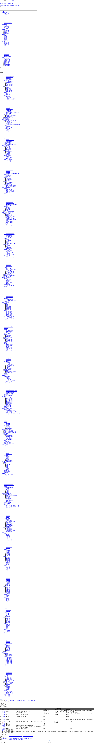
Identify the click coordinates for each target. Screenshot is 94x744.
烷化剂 (7, 377)
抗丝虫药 (7, 367)
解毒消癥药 (8, 548)
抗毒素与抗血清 (9, 520)
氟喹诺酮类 (8, 336)
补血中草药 (8, 687)
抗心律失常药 (6, 80)
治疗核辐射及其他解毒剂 (8, 487)
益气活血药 (8, 579)
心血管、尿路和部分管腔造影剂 (11, 495)
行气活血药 (8, 578)
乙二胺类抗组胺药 (9, 400)
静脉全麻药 (8, 424)
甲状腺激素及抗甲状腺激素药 (9, 234)
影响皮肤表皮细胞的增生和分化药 (10, 431)
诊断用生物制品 (7, 527)
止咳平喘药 (8, 596)
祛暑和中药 (8, 552)
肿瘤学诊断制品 (9, 531)
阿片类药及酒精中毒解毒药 (9, 485)
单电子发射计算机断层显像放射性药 (12, 505)
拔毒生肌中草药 (7, 696)
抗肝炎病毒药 (8, 358)
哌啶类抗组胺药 (9, 402)
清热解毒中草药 (9, 660)
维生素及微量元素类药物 (6, 444)
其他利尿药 (8, 283)
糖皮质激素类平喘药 (9, 273)
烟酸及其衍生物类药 (9, 110)
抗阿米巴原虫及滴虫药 (10, 364)
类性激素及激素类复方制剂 (11, 243)
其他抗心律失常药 (9, 85)
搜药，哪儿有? (6, 27)
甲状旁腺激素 (8, 247)
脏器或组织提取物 (9, 525)
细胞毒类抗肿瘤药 (7, 376)
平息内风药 (8, 625)
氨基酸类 (7, 452)
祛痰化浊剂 (6, 586)
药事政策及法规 (7, 59)
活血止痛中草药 (9, 677)
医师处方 (5, 36)
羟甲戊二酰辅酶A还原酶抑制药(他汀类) (13, 107)
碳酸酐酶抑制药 (9, 438)
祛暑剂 (5, 549)
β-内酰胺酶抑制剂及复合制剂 (9, 316)
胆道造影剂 (8, 497)
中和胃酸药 (8, 121)
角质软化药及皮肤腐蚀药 (8, 430)
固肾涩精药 (8, 620)
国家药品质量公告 (7, 61)
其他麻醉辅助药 (9, 428)
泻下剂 (5, 612)
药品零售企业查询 (7, 53)
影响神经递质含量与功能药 (11, 186)
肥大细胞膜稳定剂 (7, 406)
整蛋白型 (7, 458)
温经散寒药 (8, 568)
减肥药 (5, 181)
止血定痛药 (8, 584)
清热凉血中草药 (9, 658)
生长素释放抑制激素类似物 (11, 219)
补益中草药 (6, 685)
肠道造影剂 (8, 496)
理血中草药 (6, 676)
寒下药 (7, 613)
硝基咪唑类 (6, 374)
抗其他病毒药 (8, 360)
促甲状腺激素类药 (9, 236)
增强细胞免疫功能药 (9, 299)
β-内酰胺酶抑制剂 (9, 317)
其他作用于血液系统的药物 (9, 211)
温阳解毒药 (8, 570)
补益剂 (5, 597)
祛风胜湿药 (8, 562)
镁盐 (7, 467)
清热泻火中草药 (9, 657)
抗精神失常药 (6, 150)
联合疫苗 (7, 517)
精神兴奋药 (8, 171)
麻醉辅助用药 (6, 425)
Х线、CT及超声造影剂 (8, 494)
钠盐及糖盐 (8, 464)
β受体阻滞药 (8, 88)
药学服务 (3, 29)
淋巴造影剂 (8, 499)
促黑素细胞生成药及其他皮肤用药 (10, 432)
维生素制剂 (6, 445)
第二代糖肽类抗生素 (9, 331)
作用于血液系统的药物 (6, 187)
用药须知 (5, 25)
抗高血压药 (6, 95)
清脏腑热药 (8, 546)
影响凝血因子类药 (9, 189)
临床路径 (5, 35)
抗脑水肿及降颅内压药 (10, 285)
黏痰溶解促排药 (9, 266)
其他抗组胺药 (8, 404)
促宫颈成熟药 (8, 251)
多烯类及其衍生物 (9, 344)
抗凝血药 (5, 193)
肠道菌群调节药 (9, 524)
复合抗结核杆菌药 (9, 341)
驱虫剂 (5, 651)
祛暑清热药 (8, 550)
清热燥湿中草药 (9, 659)
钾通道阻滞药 (8, 176)
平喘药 (5, 267)
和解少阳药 (8, 633)
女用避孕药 (8, 253)
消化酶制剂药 (8, 126)
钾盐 (7, 465)
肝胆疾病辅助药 (7, 138)
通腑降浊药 (8, 616)
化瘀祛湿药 (8, 564)
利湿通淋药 (8, 558)
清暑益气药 (8, 555)
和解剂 (5, 632)
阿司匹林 (3, 711)
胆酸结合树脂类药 (9, 109)
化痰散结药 (8, 591)
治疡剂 (5, 644)
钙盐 (7, 466)
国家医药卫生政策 (7, 60)
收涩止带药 (8, 622)
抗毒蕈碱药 (8, 427)
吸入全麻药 (8, 423)
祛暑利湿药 (8, 553)
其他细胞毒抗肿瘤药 (9, 381)
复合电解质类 (6, 470)
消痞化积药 (8, 611)
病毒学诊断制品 (9, 529)
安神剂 (5, 640)
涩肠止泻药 (8, 619)
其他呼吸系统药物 (7, 276)
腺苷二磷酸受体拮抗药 (10, 203)
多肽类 (5, 329)
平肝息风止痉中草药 (9, 683)
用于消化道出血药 (7, 142)
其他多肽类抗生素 (9, 332)
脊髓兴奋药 (8, 172)
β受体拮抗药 (8, 100)
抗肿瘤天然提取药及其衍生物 (11, 380)
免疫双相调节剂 (7, 301)
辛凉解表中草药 (9, 655)
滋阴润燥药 (8, 631)
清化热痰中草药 (9, 672)
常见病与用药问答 (7, 26)
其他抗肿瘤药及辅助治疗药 (9, 395)
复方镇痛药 (8, 180)
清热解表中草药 (9, 662)
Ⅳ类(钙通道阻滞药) (9, 84)
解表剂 (5, 533)
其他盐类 (7, 469)
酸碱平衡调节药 (7, 471)
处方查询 (5, 38)
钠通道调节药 (8, 156)
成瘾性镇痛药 (8, 178)
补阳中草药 (8, 688)
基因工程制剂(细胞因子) (10, 521)
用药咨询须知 (6, 30)
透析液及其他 (6, 472)
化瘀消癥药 (8, 581)
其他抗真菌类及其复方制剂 (11, 350)
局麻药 (5, 421)
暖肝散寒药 (8, 567)
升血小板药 (8, 209)
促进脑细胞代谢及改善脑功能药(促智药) (13, 173)
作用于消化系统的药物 (6, 119)
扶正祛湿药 (8, 563)
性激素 (5, 238)
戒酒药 (5, 486)
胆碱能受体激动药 (9, 435)
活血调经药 (8, 580)
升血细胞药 (6, 206)
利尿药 (5, 278)
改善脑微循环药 (9, 116)
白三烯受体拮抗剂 (7, 405)
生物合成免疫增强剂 (9, 523)
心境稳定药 (8, 154)
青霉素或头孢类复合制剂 (10, 318)
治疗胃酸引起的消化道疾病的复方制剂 (13, 124)
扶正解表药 (8, 538)
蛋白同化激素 (8, 240)
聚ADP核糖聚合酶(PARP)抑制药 (11, 391)
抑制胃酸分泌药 (9, 122)
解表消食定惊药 (9, 539)
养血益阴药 (8, 585)
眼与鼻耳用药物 (5, 433)
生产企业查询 (6, 55)
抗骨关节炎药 (6, 414)
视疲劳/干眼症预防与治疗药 (9, 443)
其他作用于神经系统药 (8, 184)
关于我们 (8, 5)
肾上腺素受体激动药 (9, 436)
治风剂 (5, 623)
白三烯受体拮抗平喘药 (10, 272)
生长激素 (7, 220)
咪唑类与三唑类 (9, 345)
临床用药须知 (4, 24)
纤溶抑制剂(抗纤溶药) (10, 191)
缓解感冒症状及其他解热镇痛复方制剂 (13, 413)
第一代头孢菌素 (9, 311)
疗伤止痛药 (8, 582)
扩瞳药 (5, 440)
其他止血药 (8, 192)
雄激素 (7, 239)
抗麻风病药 (6, 342)
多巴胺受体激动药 (9, 221)
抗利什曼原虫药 (9, 363)
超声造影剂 (8, 501)
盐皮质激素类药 (9, 215)
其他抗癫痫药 (8, 158)
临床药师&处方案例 (7, 13)
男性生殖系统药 (7, 255)
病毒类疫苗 (8, 516)
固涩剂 (5, 617)
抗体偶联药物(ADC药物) (8, 394)
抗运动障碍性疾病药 (9, 162)
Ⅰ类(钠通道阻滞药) (9, 81)
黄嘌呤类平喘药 (9, 268)
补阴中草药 (8, 689)
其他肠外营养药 (9, 454)
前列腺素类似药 (9, 439)
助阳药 (7, 601)
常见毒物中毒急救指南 (8, 23)
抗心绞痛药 (6, 86)
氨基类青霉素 (8, 306)
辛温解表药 (8, 534)
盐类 (5, 463)
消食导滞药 (8, 609)
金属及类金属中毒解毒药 (8, 474)
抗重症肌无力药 (7, 174)
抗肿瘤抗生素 (8, 379)
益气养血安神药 (9, 643)
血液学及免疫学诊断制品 (10, 530)
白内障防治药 (6, 441)
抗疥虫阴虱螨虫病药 (7, 369)
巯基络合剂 (8, 476)
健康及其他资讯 (7, 65)
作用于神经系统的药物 (6, 145)
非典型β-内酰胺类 (7, 319)
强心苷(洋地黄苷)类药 (10, 76)
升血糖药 (7, 232)
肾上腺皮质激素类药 (7, 213)
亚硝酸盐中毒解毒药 (7, 483)
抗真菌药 (5, 343)
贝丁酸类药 (8, 108)
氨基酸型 (7, 456)
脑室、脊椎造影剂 (9, 500)
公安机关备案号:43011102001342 (6, 738)
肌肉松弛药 (8, 426)
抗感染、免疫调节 (7, 46)
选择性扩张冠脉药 (9, 90)
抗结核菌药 (6, 338)
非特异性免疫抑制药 (9, 297)
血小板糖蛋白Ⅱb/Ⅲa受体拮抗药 (11, 204)
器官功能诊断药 (7, 503)
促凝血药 (5, 188)
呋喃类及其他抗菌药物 (8, 337)
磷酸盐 (7, 468)
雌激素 (7, 241)
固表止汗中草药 (9, 691)
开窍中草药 (8, 684)
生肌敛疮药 (8, 649)
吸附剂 (7, 489)
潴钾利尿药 (8, 281)
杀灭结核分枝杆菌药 (9, 340)
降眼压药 (5, 434)
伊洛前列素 (4, 728)
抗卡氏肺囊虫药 (9, 368)
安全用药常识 (6, 14)
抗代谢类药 (8, 378)
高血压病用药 (6, 42)
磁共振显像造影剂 (7, 502)
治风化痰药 (8, 593)
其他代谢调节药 (9, 248)
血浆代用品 (6, 210)
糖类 (5, 462)
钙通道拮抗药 (8, 89)
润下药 (7, 614)
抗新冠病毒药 (8, 359)
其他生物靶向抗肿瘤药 (10, 392)
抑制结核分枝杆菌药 (9, 339)
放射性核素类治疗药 (9, 508)
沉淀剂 (7, 490)
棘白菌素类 (8, 346)
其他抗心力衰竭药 (9, 79)
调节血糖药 (6, 223)
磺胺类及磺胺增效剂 (7, 333)
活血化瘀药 (8, 577)
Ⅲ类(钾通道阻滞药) (9, 83)
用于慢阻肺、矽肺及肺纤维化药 (9, 275)
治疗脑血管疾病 (7, 114)
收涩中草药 (6, 690)
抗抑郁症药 (8, 152)
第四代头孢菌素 (9, 314)
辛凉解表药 (8, 535)
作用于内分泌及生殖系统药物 (7, 212)
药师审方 (5, 37)
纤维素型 (7, 459)
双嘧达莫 (3, 712)
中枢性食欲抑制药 (9, 182)
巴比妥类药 (8, 147)
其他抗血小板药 (9, 205)
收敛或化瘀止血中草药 (10, 680)
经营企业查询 (6, 54)
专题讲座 (3, 41)
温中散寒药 (8, 566)
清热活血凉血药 (9, 547)
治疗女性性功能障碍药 (10, 254)
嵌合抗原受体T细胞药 (10, 393)
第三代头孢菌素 (9, 313)
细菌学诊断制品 (9, 528)
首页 (3, 11)
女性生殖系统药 (7, 249)
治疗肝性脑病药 (9, 141)
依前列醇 (3, 726)
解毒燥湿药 (8, 650)
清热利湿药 (8, 560)
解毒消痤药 (8, 647)
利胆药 (7, 139)
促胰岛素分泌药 (9, 225)
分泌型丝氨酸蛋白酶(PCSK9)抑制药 (12, 112)
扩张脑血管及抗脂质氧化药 (11, 115)
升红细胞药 (8, 207)
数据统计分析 (6, 63)
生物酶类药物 (8, 526)
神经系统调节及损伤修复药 (11, 185)
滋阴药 (7, 602)
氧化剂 (7, 492)
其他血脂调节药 (9, 113)
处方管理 (3, 34)
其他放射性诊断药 (9, 507)
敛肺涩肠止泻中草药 (9, 692)
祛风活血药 (8, 628)
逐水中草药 (6, 665)
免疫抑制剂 (6, 295)
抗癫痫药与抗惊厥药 (7, 155)
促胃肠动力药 (8, 130)
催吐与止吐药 (6, 131)
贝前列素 (3, 716)
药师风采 (5, 5)
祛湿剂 (5, 556)
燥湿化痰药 (8, 587)
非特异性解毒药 (7, 488)
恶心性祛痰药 (8, 264)
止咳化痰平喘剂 (7, 594)
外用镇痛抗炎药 (9, 412)
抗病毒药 (5, 351)
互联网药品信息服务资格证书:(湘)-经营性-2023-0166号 (22, 738)
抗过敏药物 (4, 396)
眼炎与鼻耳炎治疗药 (7, 442)
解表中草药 (6, 653)
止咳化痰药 (8, 595)
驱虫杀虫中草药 (7, 694)
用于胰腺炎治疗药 (7, 143)
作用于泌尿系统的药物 (6, 277)
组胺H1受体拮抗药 (7, 397)
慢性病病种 (6, 40)
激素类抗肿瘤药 (7, 382)
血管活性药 (8, 93)
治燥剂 (5, 629)
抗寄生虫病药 (6, 361)
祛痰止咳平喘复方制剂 (8, 274)
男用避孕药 (8, 256)
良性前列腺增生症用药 (8, 287)
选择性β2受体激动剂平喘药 (11, 269)
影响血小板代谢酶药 (9, 202)
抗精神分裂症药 (9, 151)
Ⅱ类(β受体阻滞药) (9, 82)
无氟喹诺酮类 (8, 335)
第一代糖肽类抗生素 (9, 330)
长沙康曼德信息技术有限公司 (18, 739)
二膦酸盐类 (8, 245)
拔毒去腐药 (8, 648)
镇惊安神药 (8, 642)
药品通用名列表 (11, 700)
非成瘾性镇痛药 (9, 179)
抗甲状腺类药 (8, 237)
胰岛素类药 (8, 224)
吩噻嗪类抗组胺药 (9, 401)
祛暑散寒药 (8, 551)
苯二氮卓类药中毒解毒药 (8, 484)
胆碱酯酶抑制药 (9, 175)
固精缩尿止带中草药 (9, 693)
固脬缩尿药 (8, 621)
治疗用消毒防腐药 (9, 372)
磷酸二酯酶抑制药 (9, 77)
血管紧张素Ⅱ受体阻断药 (10, 99)
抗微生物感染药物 (5, 302)
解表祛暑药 (8, 537)
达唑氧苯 (3, 725)
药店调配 (5, 39)
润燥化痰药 (8, 588)
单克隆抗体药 (8, 522)
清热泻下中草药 (9, 663)
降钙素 (7, 246)
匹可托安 (3, 724)
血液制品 (7, 519)
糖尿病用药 (6, 45)
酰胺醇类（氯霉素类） (8, 326)
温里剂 (5, 565)
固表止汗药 (8, 618)
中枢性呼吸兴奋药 (9, 170)
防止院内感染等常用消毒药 (11, 371)
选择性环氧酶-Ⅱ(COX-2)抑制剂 (11, 411)
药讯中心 (3, 57)
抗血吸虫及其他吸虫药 (10, 365)
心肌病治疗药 (6, 118)
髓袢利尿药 (8, 280)
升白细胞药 (8, 208)
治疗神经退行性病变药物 (8, 159)
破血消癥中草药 (9, 679)
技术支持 (11, 739)
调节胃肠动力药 (7, 128)
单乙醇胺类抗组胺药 (9, 399)
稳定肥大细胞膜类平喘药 (10, 271)
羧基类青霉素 (8, 307)
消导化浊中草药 (7, 695)
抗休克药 (5, 92)
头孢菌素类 (6, 310)
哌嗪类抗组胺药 (9, 403)
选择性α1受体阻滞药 (9, 288)
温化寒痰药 (8, 589)
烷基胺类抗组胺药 (9, 398)
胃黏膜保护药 (8, 123)
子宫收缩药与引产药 (9, 250)
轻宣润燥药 (8, 630)
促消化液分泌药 (9, 127)
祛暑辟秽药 (8, 554)
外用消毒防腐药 (7, 370)
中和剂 (7, 491)
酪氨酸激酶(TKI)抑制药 (10, 389)
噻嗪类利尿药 (8, 279)
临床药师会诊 (6, 33)
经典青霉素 (8, 304)
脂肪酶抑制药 (8, 183)
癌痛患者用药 (6, 44)
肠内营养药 (6, 455)
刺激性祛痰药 (8, 265)
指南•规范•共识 (7, 62)
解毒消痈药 (8, 646)
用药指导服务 (6, 31)
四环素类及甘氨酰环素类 (8, 327)
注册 (14, 0)
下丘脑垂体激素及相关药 (8, 217)
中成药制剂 (4, 532)
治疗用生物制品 (7, 518)
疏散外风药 (8, 624)
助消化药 (5, 125)
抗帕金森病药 (8, 160)
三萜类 (7, 349)
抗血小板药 (6, 201)
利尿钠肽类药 (8, 78)
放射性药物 (6, 504)
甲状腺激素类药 (9, 235)
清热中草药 (6, 656)
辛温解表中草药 (9, 654)
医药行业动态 (6, 58)
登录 (13, 0)
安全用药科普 (4, 12)
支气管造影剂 (8, 498)
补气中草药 (8, 686)
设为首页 (14, 5)
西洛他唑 (3, 714)
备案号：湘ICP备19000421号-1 (28, 736)
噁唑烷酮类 (6, 373)
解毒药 (3, 473)
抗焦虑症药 (8, 153)
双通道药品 (6, 28)
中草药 (3, 652)
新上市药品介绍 (7, 64)
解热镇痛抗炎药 (7, 409)
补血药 (7, 599)
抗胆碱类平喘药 (9, 270)
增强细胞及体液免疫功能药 (11, 300)
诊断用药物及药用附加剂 (6, 493)
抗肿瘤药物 (4, 375)
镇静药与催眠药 (7, 146)
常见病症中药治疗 (7, 22)
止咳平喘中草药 (9, 674)
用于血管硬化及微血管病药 (9, 117)
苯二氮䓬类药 (8, 148)
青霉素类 (5, 303)
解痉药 (7, 129)
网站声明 (17, 5)
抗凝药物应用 (6, 43)
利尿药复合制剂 (9, 282)
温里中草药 (6, 664)
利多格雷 (3, 723)
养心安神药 (8, 641)
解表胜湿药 (8, 536)
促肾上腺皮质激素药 (9, 222)
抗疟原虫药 (8, 362)
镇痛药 (5, 177)
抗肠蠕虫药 (8, 366)
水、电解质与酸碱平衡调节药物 (7, 461)
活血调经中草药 (9, 678)
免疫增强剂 (6, 298)
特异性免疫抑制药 (9, 296)
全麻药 (5, 422)
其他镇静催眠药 (9, 149)
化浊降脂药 (8, 592)
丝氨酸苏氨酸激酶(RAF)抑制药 (11, 390)
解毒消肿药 (8, 645)
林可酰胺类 (6, 328)
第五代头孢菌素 (9, 315)
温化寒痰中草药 (9, 673)
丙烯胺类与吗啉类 (9, 347)
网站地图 (11, 5)
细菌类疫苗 (8, 515)
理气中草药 (6, 675)
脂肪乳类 (7, 453)
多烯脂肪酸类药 (9, 111)
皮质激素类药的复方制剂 (10, 216)
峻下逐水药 (8, 615)
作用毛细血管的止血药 (10, 190)
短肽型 (7, 457)
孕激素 (7, 242)
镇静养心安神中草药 (7, 681)
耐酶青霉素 (8, 305)
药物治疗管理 (6, 32)
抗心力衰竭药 (6, 75)
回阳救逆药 (8, 569)
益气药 (7, 598)
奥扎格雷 (3, 719)
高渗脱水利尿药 (7, 284)
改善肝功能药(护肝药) (10, 140)
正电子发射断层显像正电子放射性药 (12, 506)
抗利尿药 (5, 286)
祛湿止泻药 (8, 559)
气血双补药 (8, 600)
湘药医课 (2, 5)
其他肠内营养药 (9, 460)
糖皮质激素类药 (9, 214)
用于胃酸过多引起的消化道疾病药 (10, 120)
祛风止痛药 (8, 626)
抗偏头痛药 (6, 163)
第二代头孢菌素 (9, 312)
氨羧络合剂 (8, 475)
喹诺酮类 (5, 334)
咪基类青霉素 (8, 309)
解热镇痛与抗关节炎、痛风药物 (7, 408)
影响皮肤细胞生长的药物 (6, 429)
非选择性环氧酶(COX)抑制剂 (11, 410)
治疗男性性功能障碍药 (10, 257)
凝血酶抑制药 (8, 194)
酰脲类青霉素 (8, 308)
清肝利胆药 (8, 557)
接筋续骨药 (8, 583)
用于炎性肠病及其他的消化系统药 (10, 144)
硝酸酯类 (7, 87)
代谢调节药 (6, 244)
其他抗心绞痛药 (9, 91)
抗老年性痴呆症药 (9, 161)
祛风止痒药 (8, 627)
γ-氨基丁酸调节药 (9, 157)
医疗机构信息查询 (7, 56)
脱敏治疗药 (6, 407)
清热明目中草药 (9, 661)
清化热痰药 (8, 590)
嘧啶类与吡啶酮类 (9, 348)
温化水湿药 (8, 561)
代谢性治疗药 (8, 94)
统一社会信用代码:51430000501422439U (15, 736)
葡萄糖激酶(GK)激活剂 (10, 233)
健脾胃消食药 (8, 610)
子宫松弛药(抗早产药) (10, 252)
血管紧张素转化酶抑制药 (10, 98)
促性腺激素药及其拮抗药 (10, 218)
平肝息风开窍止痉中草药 (8, 682)
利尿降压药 (8, 96)
